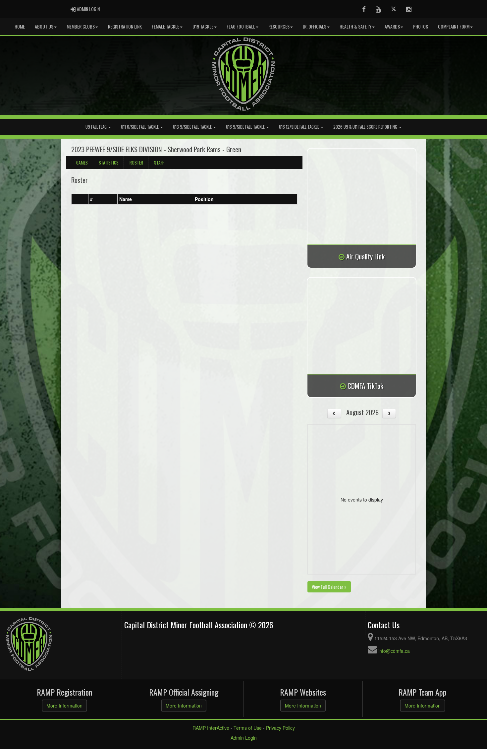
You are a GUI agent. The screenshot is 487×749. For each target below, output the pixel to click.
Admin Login (244, 737)
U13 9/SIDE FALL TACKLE (193, 127)
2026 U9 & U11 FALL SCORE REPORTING (365, 127)
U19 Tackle (202, 26)
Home (20, 26)
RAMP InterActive (210, 727)
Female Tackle (165, 26)
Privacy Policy (280, 727)
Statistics (109, 162)
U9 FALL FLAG (96, 127)
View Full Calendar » (329, 586)
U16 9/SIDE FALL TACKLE (246, 127)
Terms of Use (248, 727)
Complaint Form (453, 26)
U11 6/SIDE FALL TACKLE (140, 127)
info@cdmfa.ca (394, 650)
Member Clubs (81, 26)
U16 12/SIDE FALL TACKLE (299, 127)
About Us (44, 26)
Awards (392, 26)
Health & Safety (355, 26)
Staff (159, 162)
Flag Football (241, 26)
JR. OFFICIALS (314, 26)
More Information (64, 705)
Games (82, 162)
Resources (279, 26)
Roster (136, 162)
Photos (420, 26)
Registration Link (125, 26)
